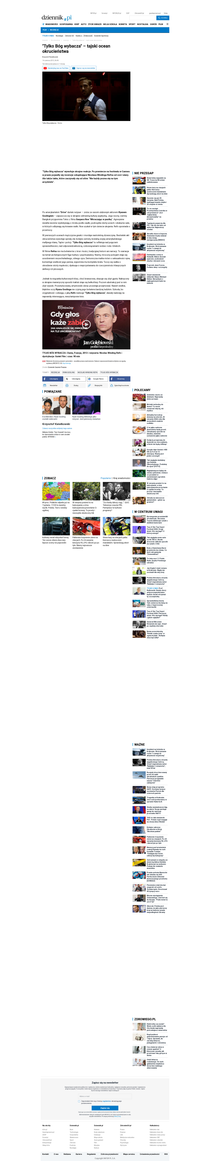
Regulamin (91, 1154)
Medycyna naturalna (127, 1137)
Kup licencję (67, 363)
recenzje (66, 40)
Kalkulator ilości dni (156, 1132)
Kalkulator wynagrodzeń (158, 1145)
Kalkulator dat (154, 1129)
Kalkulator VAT (155, 1137)
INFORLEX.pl (117, 13)
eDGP (44, 1135)
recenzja (55, 372)
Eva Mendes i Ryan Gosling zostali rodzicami (54, 418)
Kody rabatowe (99, 1132)
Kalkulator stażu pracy (157, 1135)
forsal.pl (104, 13)
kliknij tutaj (117, 1116)
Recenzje (54, 30)
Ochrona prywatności (109, 1154)
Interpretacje (46, 1143)
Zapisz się (105, 1108)
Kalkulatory (154, 1125)
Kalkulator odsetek (156, 1140)
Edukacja (97, 1135)
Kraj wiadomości (121, 478)
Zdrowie (72, 1143)
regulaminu (106, 1101)
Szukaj (164, 18)
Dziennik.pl (74, 1125)
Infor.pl (44, 1129)
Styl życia (123, 1145)
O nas (56, 1154)
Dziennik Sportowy (101, 36)
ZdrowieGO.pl (139, 13)
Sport (72, 1140)
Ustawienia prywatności (149, 1154)
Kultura (96, 1148)
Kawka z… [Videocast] (84, 36)
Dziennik (45, 40)
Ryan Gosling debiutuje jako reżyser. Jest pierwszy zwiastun (86, 418)
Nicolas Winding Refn (87, 372)
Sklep (166, 13)
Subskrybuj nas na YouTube (58, 68)
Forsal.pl (45, 1137)
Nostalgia (59, 36)
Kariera (79, 1154)
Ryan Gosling (69, 372)
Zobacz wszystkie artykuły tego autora (57, 428)
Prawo (122, 1129)
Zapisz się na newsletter (85, 68)
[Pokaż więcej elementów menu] (167, 24)
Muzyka (97, 1145)
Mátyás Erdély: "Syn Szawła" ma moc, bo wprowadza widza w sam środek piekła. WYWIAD (56, 434)
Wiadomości (74, 1137)
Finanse (122, 1132)
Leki (121, 1135)
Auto (71, 1129)
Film (45, 30)
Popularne (106, 478)
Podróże (73, 1145)
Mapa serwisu (129, 1154)
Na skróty (46, 1125)
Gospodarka (74, 1135)
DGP (127, 13)
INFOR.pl (93, 13)
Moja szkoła (98, 1137)
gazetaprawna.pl (155, 13)
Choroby (123, 1140)
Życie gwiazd (98, 1140)
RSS (166, 1154)
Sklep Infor (46, 1145)
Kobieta (96, 1129)
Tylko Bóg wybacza (109, 372)
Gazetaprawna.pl (48, 1132)
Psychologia (124, 1143)
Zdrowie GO (69, 36)
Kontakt (45, 1154)
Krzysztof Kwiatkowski (50, 57)
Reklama (67, 1154)
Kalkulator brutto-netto (158, 1143)
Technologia (74, 1132)
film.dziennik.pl (55, 40)
